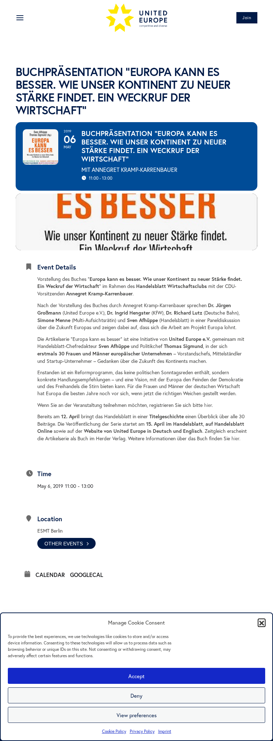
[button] (261, 622)
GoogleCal (86, 574)
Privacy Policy (142, 731)
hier (208, 405)
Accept (136, 676)
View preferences (137, 715)
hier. (235, 438)
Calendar (50, 574)
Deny (136, 695)
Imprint (164, 731)
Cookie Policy (114, 731)
